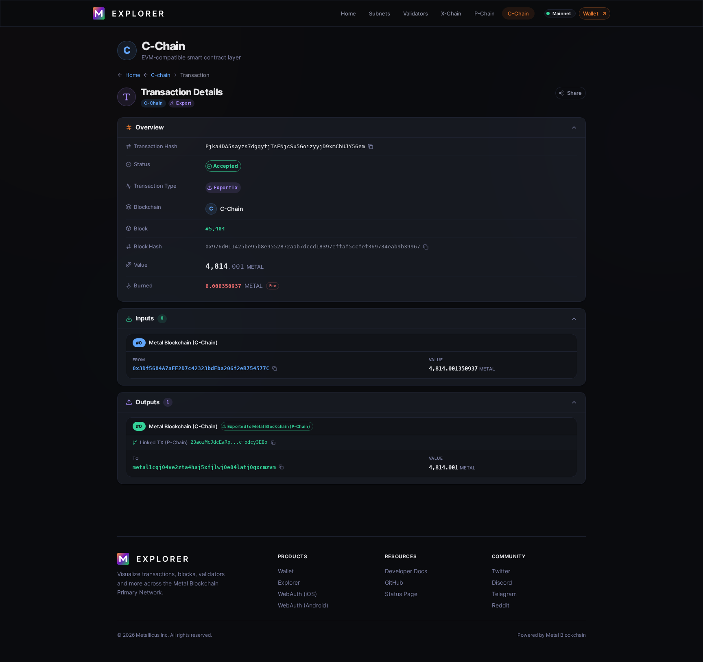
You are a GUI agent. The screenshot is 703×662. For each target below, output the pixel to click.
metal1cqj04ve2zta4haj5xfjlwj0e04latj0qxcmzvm (204, 467)
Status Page (401, 593)
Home (348, 13)
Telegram (504, 593)
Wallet (590, 13)
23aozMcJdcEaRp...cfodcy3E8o (228, 442)
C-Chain (518, 13)
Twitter (501, 571)
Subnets (379, 13)
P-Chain (484, 13)
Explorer (289, 582)
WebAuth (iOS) (297, 593)
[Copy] (370, 146)
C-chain (160, 75)
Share (574, 93)
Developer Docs (406, 571)
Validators (415, 13)
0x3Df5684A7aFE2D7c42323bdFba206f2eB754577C (201, 368)
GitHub (394, 582)
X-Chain (451, 13)
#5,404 (215, 229)
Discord (502, 582)
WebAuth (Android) (303, 605)
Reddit (500, 605)
